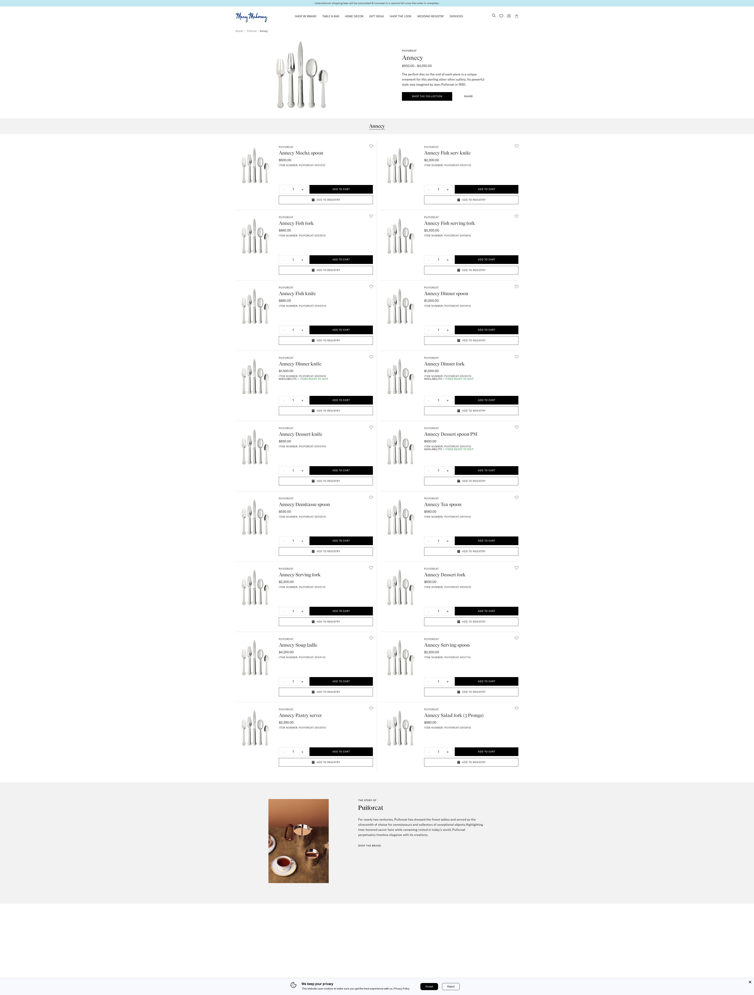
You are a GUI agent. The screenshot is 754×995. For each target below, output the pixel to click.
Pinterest (484, 961)
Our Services (339, 953)
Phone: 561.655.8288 (474, 948)
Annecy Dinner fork (444, 364)
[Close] (750, 982)
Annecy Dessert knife (300, 434)
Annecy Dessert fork (445, 575)
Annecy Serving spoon (447, 645)
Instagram (464, 961)
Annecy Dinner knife (300, 364)
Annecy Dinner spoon (446, 293)
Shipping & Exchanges (345, 964)
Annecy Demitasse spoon (304, 504)
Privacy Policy (402, 988)
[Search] (494, 16)
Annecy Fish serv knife (447, 153)
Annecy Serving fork (300, 575)
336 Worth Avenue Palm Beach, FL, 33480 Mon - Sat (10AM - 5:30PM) (413, 953)
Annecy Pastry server (300, 715)
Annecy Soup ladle (298, 645)
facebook (474, 961)
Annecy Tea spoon (442, 504)
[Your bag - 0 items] (516, 16)
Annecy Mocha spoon (301, 153)
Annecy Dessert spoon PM (450, 434)
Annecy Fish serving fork (449, 223)
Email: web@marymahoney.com (481, 953)
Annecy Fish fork (296, 223)
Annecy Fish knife (297, 293)
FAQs (334, 959)
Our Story (337, 948)
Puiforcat (251, 30)
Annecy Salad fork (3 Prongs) (453, 715)
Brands (239, 30)
